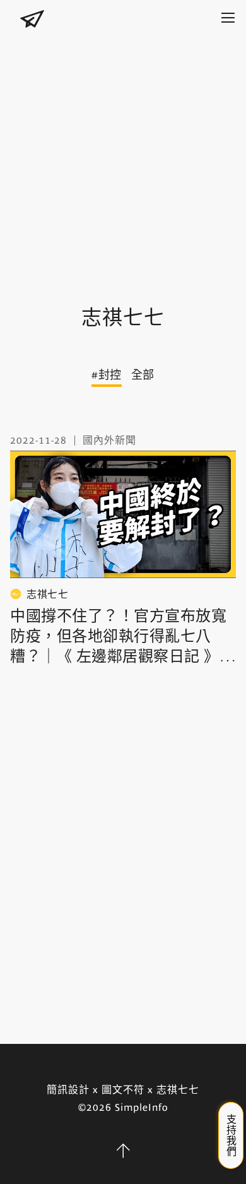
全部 (143, 375)
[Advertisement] (123, 158)
